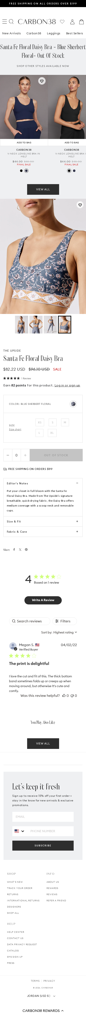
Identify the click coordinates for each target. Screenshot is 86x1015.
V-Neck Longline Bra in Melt (23, 155)
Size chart (15, 429)
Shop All (13, 913)
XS (40, 422)
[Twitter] (20, 549)
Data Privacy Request (22, 944)
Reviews (52, 894)
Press (10, 963)
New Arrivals (11, 33)
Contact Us (15, 938)
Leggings (53, 33)
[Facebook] (14, 549)
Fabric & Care (17, 531)
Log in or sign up (67, 385)
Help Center (15, 932)
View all (43, 189)
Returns (12, 894)
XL (52, 432)
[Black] (21, 170)
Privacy (49, 981)
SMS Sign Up (15, 956)
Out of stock (56, 455)
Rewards (52, 888)
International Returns (23, 900)
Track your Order (19, 888)
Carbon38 (33, 33)
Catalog (13, 950)
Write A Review (43, 600)
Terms (35, 981)
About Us (53, 882)
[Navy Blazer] (26, 170)
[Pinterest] (26, 549)
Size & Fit (14, 521)
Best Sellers (74, 33)
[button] (43, 1010)
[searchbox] (29, 621)
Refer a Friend (56, 900)
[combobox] (59, 632)
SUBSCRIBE (43, 845)
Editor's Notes (17, 483)
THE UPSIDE (12, 350)
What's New (15, 882)
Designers (14, 906)
